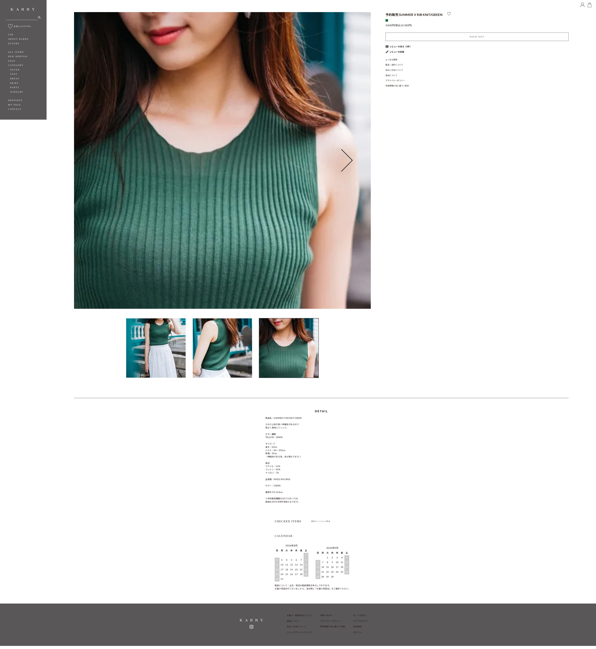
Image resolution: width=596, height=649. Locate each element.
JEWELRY (16, 92)
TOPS (13, 74)
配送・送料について (394, 65)
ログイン (357, 632)
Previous (89, 160)
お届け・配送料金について (299, 615)
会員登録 (357, 626)
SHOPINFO (15, 100)
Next (356, 160)
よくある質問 (391, 59)
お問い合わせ (326, 615)
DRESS (14, 78)
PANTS (14, 87)
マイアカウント (360, 621)
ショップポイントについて (299, 632)
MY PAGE (14, 105)
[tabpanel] (222, 160)
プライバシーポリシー (395, 80)
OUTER (15, 70)
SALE (12, 61)
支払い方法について (394, 70)
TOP (11, 35)
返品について (391, 75)
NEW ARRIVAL (18, 56)
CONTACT (15, 109)
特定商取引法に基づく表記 (397, 86)
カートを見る (359, 615)
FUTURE (14, 43)
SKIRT (14, 83)
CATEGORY (16, 65)
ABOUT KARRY (18, 39)
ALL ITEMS (16, 52)
